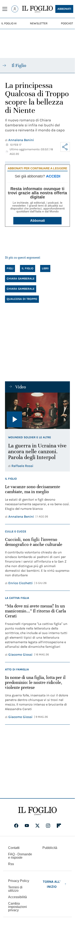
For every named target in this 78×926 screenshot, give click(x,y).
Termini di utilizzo (15, 888)
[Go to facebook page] (16, 826)
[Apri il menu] (5, 9)
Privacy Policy (18, 881)
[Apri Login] (14, 8)
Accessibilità (17, 897)
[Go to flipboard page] (59, 826)
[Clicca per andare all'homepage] (37, 811)
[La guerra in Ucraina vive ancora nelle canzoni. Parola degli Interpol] (37, 411)
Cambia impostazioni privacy (17, 907)
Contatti (14, 848)
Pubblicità (49, 848)
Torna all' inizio (51, 884)
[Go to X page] (37, 826)
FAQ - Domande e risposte (20, 855)
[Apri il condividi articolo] (65, 147)
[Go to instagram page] (48, 826)
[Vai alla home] (37, 9)
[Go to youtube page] (27, 826)
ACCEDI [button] (53, 176)
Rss (11, 864)
